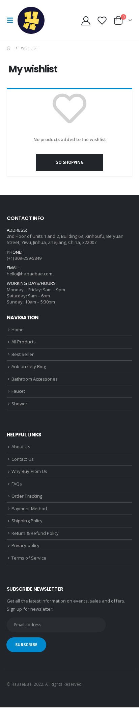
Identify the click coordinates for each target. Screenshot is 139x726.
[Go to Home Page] (9, 48)
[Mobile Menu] (12, 20)
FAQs (16, 484)
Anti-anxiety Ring (28, 366)
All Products (23, 342)
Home (17, 329)
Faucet (18, 391)
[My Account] (86, 20)
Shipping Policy (27, 521)
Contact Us (22, 459)
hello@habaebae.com (29, 274)
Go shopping (69, 162)
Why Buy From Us (29, 471)
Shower (19, 404)
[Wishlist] (101, 20)
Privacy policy (25, 545)
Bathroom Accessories (34, 379)
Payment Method (29, 508)
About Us (20, 447)
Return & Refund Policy (35, 533)
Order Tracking (26, 496)
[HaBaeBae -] (31, 20)
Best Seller (22, 354)
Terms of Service (28, 558)
